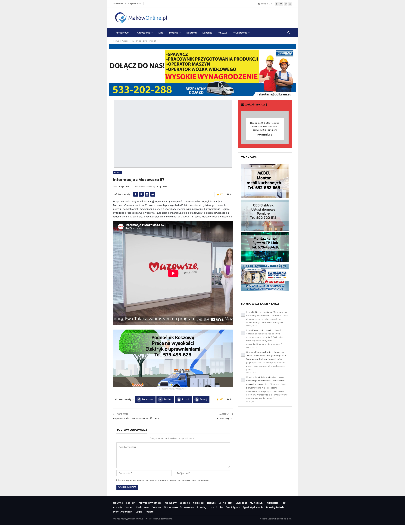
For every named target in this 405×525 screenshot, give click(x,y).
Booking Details (275, 507)
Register (149, 511)
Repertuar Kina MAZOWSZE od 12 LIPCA (136, 418)
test (283, 502)
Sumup (129, 507)
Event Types (233, 507)
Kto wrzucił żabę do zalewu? (266, 330)
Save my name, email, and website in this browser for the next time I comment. (164, 480)
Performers (142, 507)
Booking (201, 507)
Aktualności (122, 32)
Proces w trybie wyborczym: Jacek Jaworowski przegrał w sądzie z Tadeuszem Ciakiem (266, 356)
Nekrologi (198, 502)
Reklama (192, 32)
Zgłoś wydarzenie (253, 507)
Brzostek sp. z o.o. (283, 518)
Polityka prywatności (150, 502)
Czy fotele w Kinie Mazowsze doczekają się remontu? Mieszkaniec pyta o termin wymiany (265, 381)
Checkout (241, 502)
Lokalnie (173, 32)
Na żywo (222, 32)
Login (139, 511)
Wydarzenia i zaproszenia (179, 507)
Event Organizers (123, 511)
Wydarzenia (240, 32)
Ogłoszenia (143, 32)
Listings (211, 502)
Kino (161, 32)
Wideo (117, 172)
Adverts (117, 507)
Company (171, 502)
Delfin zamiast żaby (262, 312)
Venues (157, 507)
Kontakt (207, 32)
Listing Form (225, 502)
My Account (257, 502)
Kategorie (272, 502)
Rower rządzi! (225, 418)
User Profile (216, 507)
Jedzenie (185, 502)
